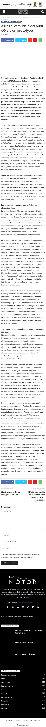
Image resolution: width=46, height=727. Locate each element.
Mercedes (4, 701)
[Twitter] (28, 607)
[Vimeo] (33, 607)
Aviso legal (17, 616)
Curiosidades (5, 682)
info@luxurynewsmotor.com (28, 602)
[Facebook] (8, 607)
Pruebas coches (7, 686)
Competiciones (6, 697)
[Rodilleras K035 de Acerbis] (7, 659)
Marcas (8, 17)
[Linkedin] (18, 607)
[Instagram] (13, 607)
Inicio (2, 17)
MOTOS (4, 693)
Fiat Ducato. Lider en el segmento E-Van (10, 493)
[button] (42, 12)
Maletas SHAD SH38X (24, 642)
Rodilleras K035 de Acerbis (26, 654)
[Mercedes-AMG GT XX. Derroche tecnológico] (7, 635)
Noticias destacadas (14, 21)
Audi (14, 17)
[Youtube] (38, 607)
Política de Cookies (27, 616)
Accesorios (5, 705)
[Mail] (23, 607)
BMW (3, 679)
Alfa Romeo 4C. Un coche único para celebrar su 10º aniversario (36, 496)
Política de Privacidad (7, 616)
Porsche (4, 708)
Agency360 (36, 720)
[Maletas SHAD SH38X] (7, 647)
